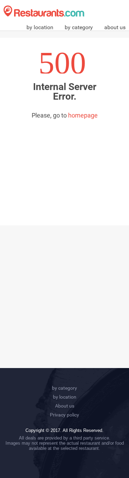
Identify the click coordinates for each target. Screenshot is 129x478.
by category (79, 27)
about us (115, 27)
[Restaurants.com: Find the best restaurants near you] (43, 11)
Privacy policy (64, 415)
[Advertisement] (64, 165)
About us (64, 406)
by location (39, 27)
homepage (83, 115)
